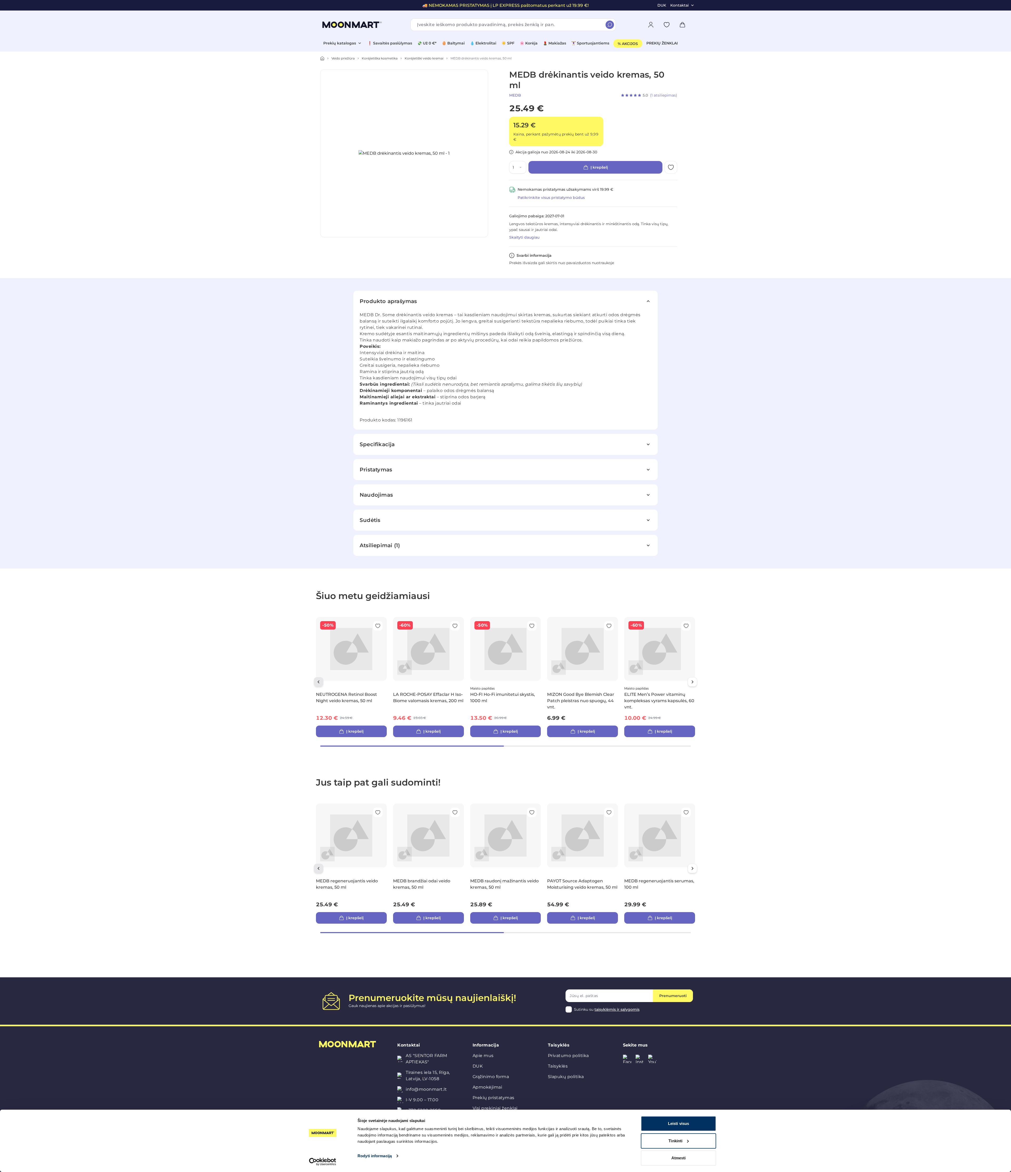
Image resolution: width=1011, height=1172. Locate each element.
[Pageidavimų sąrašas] (666, 24)
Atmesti (678, 1158)
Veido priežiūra (343, 58)
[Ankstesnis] (318, 682)
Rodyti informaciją (375, 1156)
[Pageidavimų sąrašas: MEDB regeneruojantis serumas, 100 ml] (686, 812)
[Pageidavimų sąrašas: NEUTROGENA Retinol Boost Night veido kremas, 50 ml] (378, 626)
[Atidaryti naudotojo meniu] (651, 24)
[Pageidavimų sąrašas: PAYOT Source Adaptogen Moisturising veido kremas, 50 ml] (609, 812)
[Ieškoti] (610, 25)
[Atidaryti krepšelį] (682, 24)
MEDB (515, 95)
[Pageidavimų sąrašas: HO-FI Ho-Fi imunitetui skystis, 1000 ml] (532, 626)
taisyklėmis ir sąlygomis (617, 1009)
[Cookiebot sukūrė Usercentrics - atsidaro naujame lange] (323, 1162)
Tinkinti (675, 1141)
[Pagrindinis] (322, 58)
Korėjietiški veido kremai (424, 58)
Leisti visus (678, 1123)
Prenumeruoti (673, 995)
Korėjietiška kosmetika (380, 58)
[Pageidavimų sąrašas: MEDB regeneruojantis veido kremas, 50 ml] (378, 812)
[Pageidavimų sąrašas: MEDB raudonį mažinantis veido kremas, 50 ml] (532, 812)
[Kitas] (692, 682)
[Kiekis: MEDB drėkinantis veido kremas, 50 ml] (521, 167)
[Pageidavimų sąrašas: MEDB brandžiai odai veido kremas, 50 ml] (455, 812)
